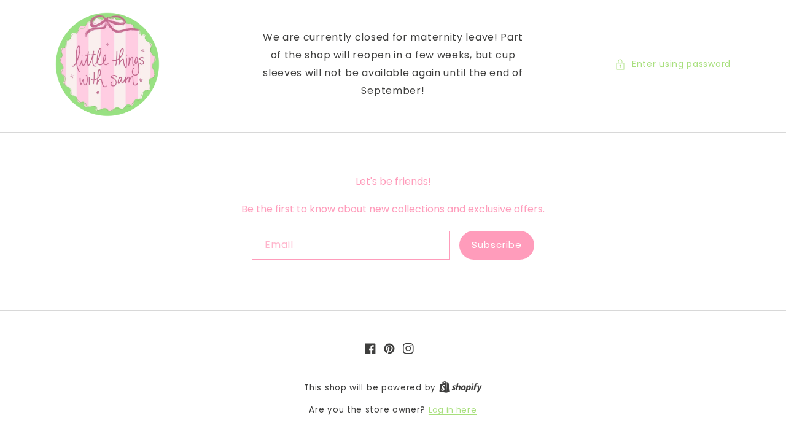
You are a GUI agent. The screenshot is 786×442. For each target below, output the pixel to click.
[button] (673, 64)
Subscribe (497, 244)
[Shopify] (460, 388)
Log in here (453, 410)
